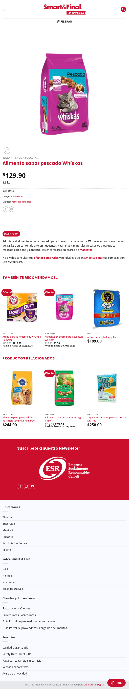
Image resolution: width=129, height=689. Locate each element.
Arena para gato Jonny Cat (102, 337)
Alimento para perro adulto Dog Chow (63, 419)
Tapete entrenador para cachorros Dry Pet (106, 419)
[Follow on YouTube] (32, 486)
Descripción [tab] (11, 233)
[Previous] (2, 318)
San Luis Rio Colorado (16, 543)
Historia (8, 576)
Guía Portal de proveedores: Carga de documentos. (35, 628)
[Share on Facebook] (5, 209)
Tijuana (7, 517)
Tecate (7, 550)
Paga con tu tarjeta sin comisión (23, 660)
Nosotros (8, 582)
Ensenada (9, 523)
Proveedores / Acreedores (19, 615)
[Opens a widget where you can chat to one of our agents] (116, 683)
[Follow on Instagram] (26, 486)
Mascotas (31, 157)
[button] (5, 9)
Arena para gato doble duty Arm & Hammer (22, 338)
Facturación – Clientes (16, 608)
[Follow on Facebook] (20, 486)
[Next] (126, 318)
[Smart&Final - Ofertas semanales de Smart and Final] (64, 9)
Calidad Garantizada (15, 647)
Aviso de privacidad (15, 673)
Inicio (6, 157)
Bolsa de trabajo (13, 589)
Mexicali (8, 530)
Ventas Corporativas (15, 667)
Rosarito (8, 537)
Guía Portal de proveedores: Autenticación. (30, 621)
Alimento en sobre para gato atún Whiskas (64, 338)
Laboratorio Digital (93, 684)
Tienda (17, 157)
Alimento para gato (21, 201)
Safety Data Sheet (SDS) (17, 654)
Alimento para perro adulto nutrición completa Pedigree (19, 419)
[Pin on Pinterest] (11, 209)
